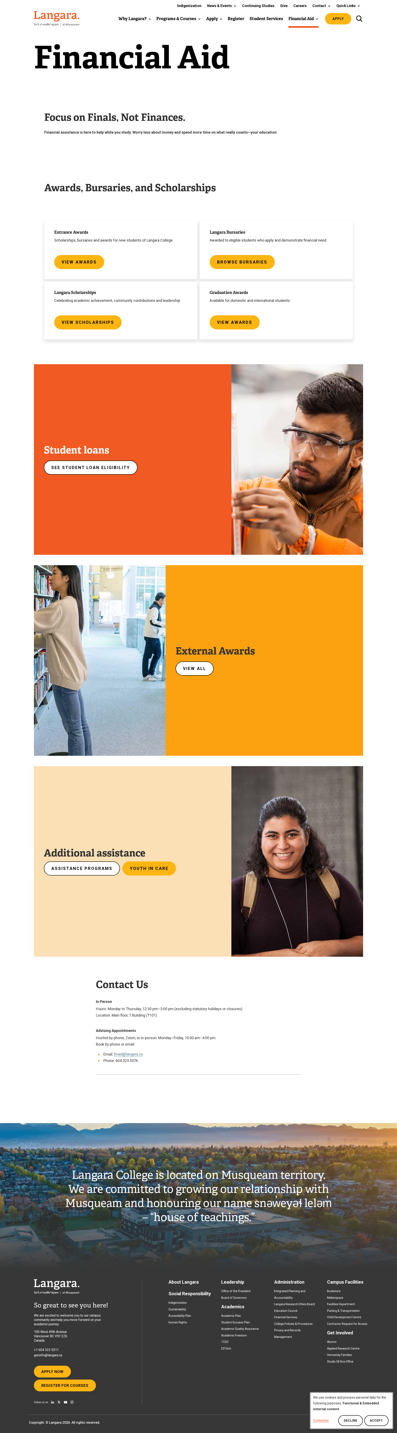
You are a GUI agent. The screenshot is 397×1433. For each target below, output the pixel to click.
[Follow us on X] (58, 1402)
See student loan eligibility (90, 467)
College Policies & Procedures (293, 1323)
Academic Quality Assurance (240, 1328)
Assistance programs (81, 868)
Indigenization (178, 1302)
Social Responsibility (190, 1293)
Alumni (331, 1342)
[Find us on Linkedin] (52, 1402)
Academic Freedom (234, 1335)
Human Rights (178, 1322)
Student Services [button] (266, 18)
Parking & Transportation (343, 1310)
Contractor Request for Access (347, 1323)
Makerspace (335, 1297)
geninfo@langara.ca (48, 1355)
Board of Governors (234, 1297)
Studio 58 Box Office (340, 1361)
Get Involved (340, 1332)
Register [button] (236, 18)
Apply (338, 19)
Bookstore (334, 1291)
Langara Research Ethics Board (294, 1304)
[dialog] (351, 1410)
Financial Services (285, 1317)
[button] (221, 6)
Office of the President (236, 1291)
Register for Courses (64, 1385)
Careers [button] (300, 6)
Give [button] (284, 6)
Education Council (285, 1310)
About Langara (184, 1282)
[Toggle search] (359, 19)
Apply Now (52, 1371)
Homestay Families (339, 1355)
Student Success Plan (235, 1322)
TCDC (225, 1342)
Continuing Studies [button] (258, 6)
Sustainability (177, 1309)
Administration (289, 1282)
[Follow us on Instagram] (72, 1402)
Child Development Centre (344, 1317)
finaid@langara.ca (128, 1054)
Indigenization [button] (189, 6)
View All (194, 668)
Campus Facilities (345, 1282)
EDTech (226, 1348)
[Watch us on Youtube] (65, 1402)
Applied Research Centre (343, 1348)
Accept (376, 1420)
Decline (350, 1420)
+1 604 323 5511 (46, 1350)
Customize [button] (321, 1420)
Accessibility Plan (180, 1315)
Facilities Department (341, 1304)
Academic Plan (231, 1315)
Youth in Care (149, 868)
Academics (232, 1306)
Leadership (232, 1282)
